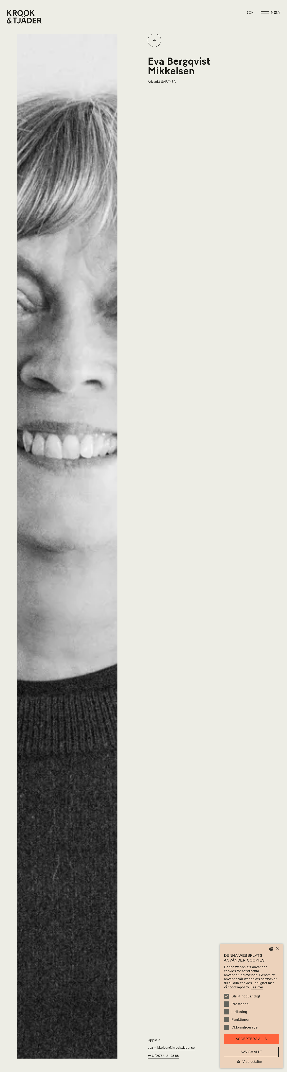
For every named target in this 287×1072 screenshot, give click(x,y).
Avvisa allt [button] (251, 1052)
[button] (251, 1062)
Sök (250, 12)
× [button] (277, 948)
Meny (275, 12)
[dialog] (251, 1006)
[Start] (12, 17)
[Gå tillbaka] (156, 40)
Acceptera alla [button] (251, 1039)
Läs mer (257, 987)
